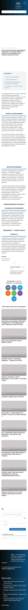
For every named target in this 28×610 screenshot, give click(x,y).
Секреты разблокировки (12, 77)
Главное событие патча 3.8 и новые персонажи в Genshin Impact (12, 493)
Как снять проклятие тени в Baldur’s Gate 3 (12, 341)
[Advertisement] (14, 30)
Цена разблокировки (11, 79)
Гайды (18, 3)
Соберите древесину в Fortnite (13, 397)
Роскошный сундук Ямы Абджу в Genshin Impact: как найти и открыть (13, 454)
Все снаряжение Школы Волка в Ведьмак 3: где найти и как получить (13, 434)
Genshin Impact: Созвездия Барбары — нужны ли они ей (12, 359)
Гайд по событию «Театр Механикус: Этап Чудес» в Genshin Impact (14, 378)
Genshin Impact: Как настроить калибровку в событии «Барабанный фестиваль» (13, 473)
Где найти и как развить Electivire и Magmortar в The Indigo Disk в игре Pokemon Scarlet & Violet (14, 322)
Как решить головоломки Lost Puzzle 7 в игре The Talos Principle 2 (14, 414)
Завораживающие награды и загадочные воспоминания (12, 82)
